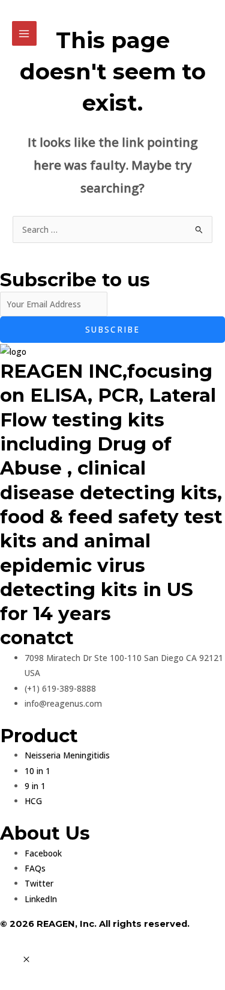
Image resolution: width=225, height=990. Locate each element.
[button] (26, 959)
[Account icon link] (207, 28)
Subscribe (112, 329)
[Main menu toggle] (24, 33)
